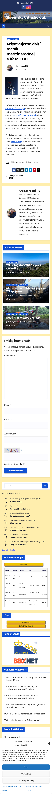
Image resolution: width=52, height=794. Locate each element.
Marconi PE (23, 66)
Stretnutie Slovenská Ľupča (20, 509)
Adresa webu (10, 434)
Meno (7, 405)
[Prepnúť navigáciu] (26, 26)
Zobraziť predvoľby (26, 780)
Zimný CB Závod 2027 (18, 544)
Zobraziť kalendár (8, 550)
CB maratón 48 (15, 523)
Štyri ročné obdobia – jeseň (20, 516)
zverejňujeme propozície (25, 115)
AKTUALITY (23, 285)
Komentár (9, 355)
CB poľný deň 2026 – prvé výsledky (23, 267)
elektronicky (16, 141)
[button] (48, 743)
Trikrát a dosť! (39, 714)
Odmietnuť (26, 774)
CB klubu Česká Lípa (15, 108)
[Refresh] (21, 449)
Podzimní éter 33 (16, 501)
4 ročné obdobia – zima (18, 537)
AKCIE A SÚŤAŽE (12, 39)
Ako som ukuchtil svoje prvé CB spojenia (26, 289)
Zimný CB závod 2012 (15, 177)
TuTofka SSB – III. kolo (18, 530)
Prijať (26, 767)
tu (9, 128)
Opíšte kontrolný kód (14, 464)
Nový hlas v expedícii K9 (23, 317)
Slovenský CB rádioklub (26, 17)
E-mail (8, 419)
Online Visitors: (11, 737)
